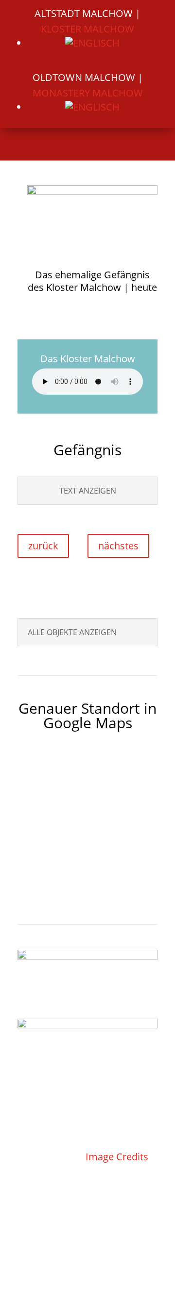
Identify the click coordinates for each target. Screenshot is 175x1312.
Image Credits (117, 1156)
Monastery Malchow (88, 92)
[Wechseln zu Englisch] (92, 42)
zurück (43, 545)
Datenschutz (47, 1156)
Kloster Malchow (87, 28)
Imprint (94, 1249)
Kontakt (52, 1141)
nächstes (118, 545)
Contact (50, 1249)
